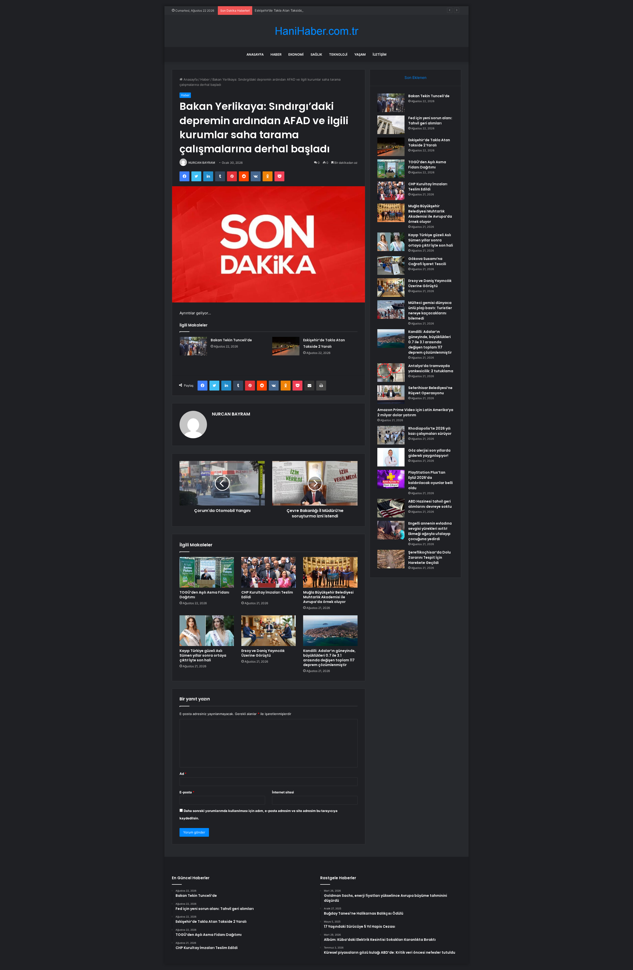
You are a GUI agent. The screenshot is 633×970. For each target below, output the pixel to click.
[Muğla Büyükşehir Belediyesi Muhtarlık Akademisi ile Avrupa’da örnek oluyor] (330, 572)
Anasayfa (255, 54)
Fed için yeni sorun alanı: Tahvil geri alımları (430, 120)
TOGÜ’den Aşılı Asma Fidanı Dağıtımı (204, 595)
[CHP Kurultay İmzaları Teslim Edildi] (268, 572)
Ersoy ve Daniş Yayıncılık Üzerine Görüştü (263, 653)
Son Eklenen (416, 77)
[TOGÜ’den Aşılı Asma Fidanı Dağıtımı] (207, 572)
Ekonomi (296, 54)
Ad (183, 774)
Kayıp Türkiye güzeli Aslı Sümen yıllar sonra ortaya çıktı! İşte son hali (203, 655)
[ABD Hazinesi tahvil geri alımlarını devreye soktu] (391, 508)
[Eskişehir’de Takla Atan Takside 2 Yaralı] (285, 346)
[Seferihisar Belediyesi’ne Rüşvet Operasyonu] (391, 394)
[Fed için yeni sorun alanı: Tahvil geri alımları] (391, 124)
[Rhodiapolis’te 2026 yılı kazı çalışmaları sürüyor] (391, 435)
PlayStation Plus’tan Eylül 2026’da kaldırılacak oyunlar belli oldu (430, 480)
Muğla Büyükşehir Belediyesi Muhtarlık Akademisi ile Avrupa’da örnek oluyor (328, 597)
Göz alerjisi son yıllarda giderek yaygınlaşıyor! (429, 453)
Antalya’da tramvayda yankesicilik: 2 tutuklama (430, 368)
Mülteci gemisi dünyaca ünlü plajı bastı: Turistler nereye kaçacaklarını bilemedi (430, 310)
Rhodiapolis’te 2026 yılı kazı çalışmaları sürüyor (430, 431)
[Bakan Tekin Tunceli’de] (193, 346)
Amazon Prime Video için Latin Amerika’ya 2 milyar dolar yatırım (415, 412)
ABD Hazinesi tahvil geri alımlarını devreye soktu (430, 504)
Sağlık (316, 54)
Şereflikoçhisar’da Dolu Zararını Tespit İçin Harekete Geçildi (429, 557)
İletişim (379, 54)
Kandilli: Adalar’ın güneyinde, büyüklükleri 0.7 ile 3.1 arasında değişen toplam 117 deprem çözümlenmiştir (329, 657)
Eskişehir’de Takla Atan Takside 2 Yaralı (284, 10)
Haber (276, 54)
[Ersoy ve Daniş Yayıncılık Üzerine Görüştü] (268, 630)
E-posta (187, 792)
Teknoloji (338, 54)
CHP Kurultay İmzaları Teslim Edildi (267, 595)
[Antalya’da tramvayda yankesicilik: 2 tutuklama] (391, 372)
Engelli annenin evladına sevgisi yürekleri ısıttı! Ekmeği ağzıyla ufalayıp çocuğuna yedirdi (430, 531)
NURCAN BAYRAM (201, 162)
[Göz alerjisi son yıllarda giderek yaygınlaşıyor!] (391, 457)
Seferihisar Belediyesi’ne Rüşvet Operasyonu (430, 390)
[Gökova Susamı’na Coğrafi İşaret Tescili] (391, 265)
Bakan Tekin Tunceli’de (231, 340)
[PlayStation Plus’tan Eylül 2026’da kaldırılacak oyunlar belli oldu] (391, 479)
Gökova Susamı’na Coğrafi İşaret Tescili (427, 261)
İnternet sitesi (283, 792)
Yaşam (360, 54)
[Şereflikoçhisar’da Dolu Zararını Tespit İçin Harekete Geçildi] (391, 559)
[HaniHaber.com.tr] (316, 31)
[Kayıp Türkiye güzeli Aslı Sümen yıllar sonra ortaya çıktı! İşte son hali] (207, 630)
